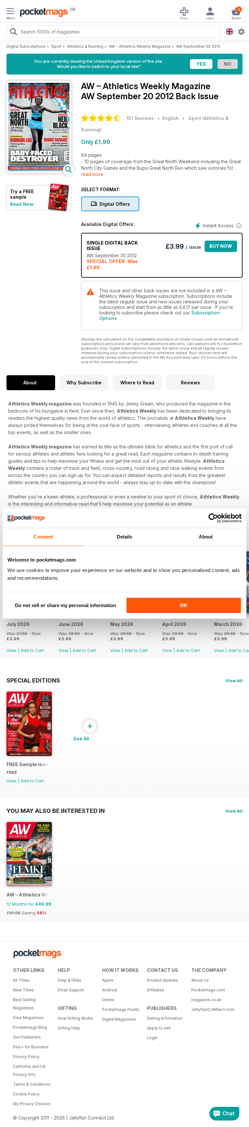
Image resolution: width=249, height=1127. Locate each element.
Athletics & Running (85, 46)
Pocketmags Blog (30, 1027)
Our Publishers (27, 1037)
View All (234, 680)
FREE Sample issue (28, 764)
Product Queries (162, 980)
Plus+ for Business (31, 1046)
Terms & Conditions (32, 1084)
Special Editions (33, 680)
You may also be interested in (55, 810)
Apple (107, 980)
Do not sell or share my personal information (65, 605)
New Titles (23, 990)
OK (183, 605)
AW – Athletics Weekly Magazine (140, 46)
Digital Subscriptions (26, 46)
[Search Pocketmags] (13, 32)
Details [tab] (125, 536)
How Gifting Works (75, 1018)
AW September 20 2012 (198, 46)
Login (152, 1037)
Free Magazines (28, 1017)
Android (109, 990)
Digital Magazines (119, 1019)
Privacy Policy (26, 1056)
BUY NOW (220, 246)
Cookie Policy (26, 1094)
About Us (200, 980)
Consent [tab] (43, 536)
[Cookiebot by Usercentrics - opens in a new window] (213, 518)
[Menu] (10, 12)
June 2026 (70, 624)
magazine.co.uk (206, 999)
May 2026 (121, 624)
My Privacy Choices (32, 1103)
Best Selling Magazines (24, 1003)
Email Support (71, 990)
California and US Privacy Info (29, 1070)
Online (108, 999)
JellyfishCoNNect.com (211, 1009)
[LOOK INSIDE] (38, 171)
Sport (56, 46)
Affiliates (155, 990)
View (11, 650)
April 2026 (174, 624)
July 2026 (18, 624)
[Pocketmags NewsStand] (42, 13)
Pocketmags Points (120, 1009)
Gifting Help (69, 1028)
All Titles (21, 980)
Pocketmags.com (208, 990)
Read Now (21, 204)
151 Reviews (140, 118)
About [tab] (206, 536)
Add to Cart (32, 650)
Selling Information (165, 1018)
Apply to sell (159, 1028)
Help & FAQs (69, 980)
